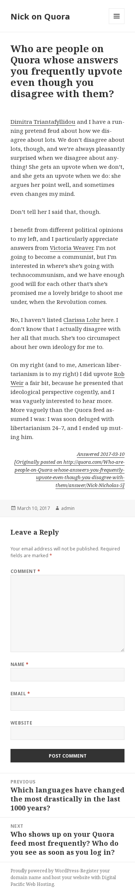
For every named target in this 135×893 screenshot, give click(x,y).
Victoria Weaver (71, 247)
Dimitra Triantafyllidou (42, 121)
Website (21, 723)
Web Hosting (40, 884)
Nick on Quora (40, 16)
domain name (25, 877)
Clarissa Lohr (81, 319)
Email (20, 693)
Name (19, 664)
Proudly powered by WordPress (44, 870)
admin (68, 508)
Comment (25, 571)
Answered (100, 454)
